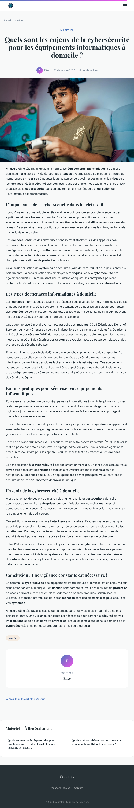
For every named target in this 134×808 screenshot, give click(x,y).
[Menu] (124, 5)
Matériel (18, 20)
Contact (78, 787)
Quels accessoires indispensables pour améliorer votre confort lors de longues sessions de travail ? (31, 744)
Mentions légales (60, 787)
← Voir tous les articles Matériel (26, 699)
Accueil (7, 20)
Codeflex (67, 776)
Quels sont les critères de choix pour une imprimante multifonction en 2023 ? (97, 742)
